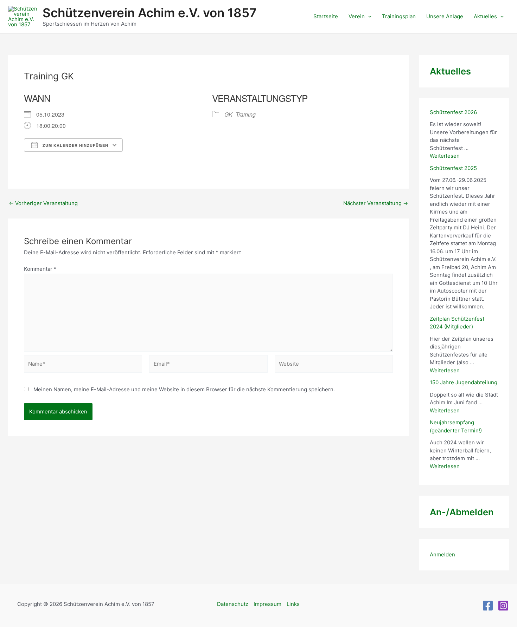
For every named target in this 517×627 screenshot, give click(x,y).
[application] (368, 16)
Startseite (325, 16)
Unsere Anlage (444, 16)
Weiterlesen (445, 155)
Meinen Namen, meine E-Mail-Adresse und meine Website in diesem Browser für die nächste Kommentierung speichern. (184, 389)
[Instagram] (503, 605)
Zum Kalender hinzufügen (74, 145)
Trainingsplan (399, 16)
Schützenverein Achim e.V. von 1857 (150, 12)
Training (246, 114)
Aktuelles (485, 16)
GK (228, 114)
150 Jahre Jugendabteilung (463, 382)
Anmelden (442, 554)
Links (293, 604)
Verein (357, 16)
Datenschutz (232, 604)
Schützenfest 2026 (453, 112)
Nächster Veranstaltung (375, 203)
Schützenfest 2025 (453, 168)
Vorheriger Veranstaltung (43, 203)
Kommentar (40, 269)
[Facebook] (487, 605)
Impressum (267, 604)
